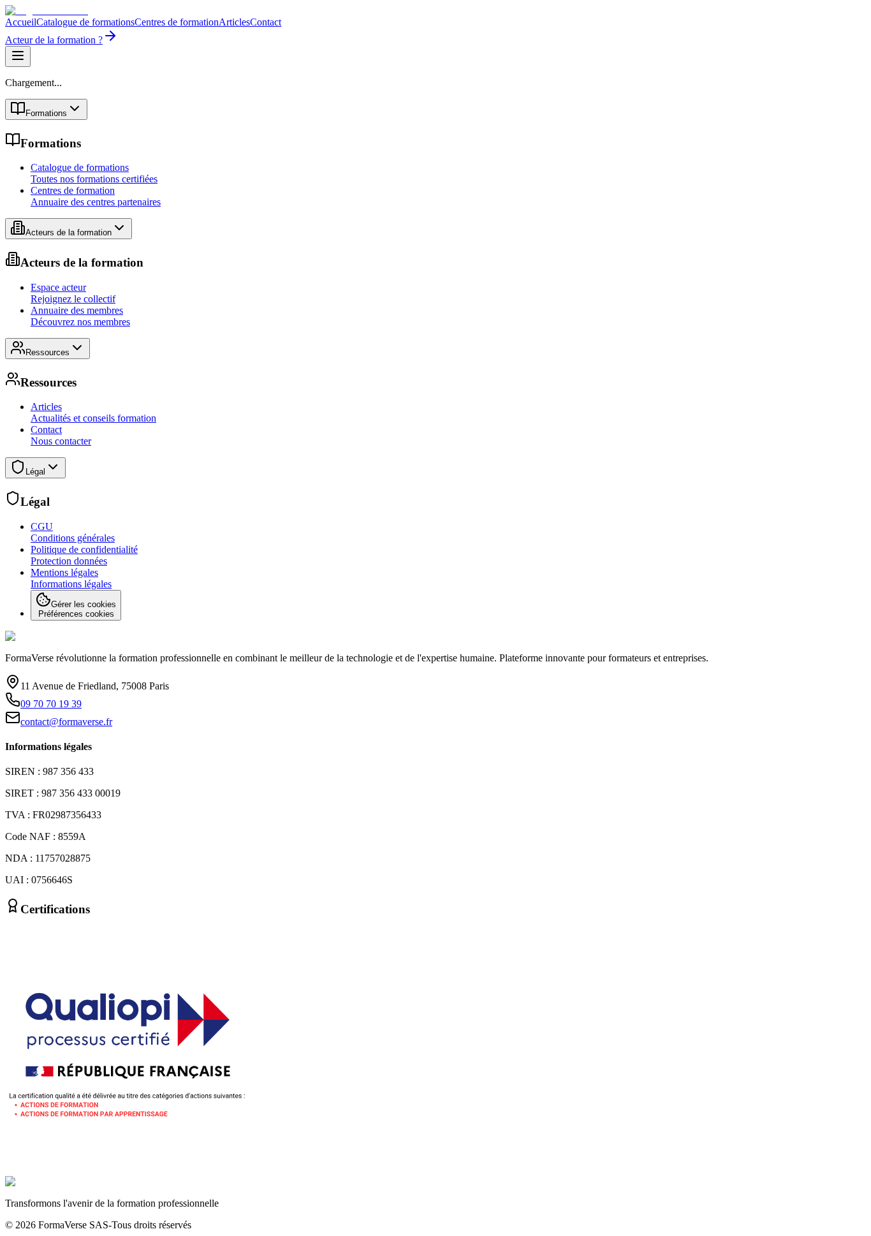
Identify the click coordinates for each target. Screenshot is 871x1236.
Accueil (20, 22)
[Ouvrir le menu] (18, 56)
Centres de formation (177, 22)
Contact (265, 22)
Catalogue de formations (85, 22)
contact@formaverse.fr (66, 721)
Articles (234, 22)
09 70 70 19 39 (51, 703)
